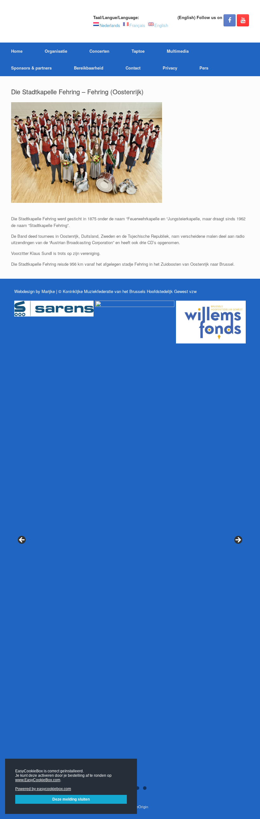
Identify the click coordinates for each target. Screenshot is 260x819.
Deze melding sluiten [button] (71, 799)
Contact (133, 68)
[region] (130, 548)
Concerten (99, 51)
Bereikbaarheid (88, 68)
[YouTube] (243, 20)
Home (17, 51)
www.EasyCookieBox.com (37, 780)
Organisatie (56, 51)
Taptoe (138, 51)
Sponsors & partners (31, 68)
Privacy (170, 68)
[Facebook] (230, 20)
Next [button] (238, 540)
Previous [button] (22, 540)
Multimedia (178, 51)
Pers (203, 68)
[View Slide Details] (54, 308)
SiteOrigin (140, 806)
